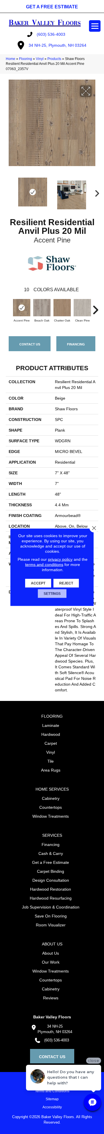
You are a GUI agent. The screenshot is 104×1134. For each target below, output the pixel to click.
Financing (76, 344)
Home (10, 59)
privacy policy (60, 559)
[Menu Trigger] (95, 26)
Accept (38, 583)
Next (95, 192)
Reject (66, 583)
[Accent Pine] (22, 308)
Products (54, 59)
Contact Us (29, 344)
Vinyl (40, 59)
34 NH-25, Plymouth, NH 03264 (57, 45)
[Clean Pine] (82, 308)
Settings (52, 593)
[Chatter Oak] (62, 308)
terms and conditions (44, 564)
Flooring (25, 59)
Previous (9, 192)
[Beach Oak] (42, 308)
